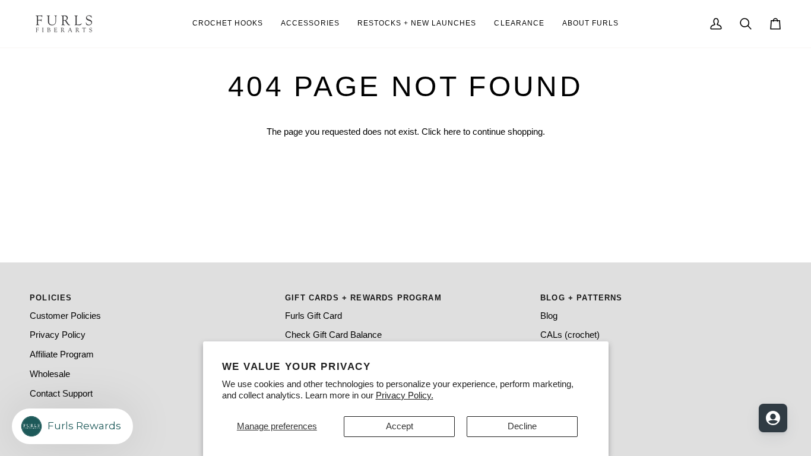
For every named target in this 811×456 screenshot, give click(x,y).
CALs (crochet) (570, 335)
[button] (590, 24)
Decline (522, 426)
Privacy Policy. (404, 395)
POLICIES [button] (51, 297)
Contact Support (61, 393)
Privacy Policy (57, 335)
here (452, 132)
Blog (548, 316)
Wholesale (50, 374)
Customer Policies (65, 316)
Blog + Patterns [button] (581, 297)
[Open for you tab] (773, 418)
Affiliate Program (62, 354)
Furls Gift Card (313, 316)
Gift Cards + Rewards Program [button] (363, 297)
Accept (399, 426)
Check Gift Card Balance (333, 335)
